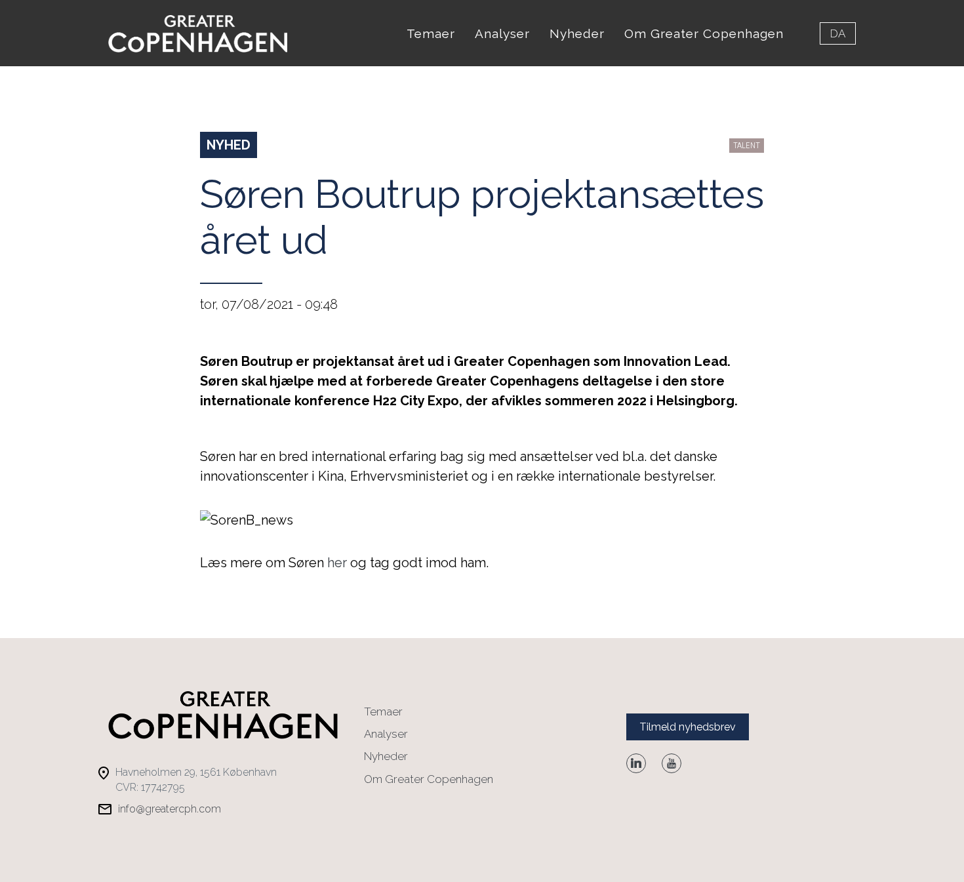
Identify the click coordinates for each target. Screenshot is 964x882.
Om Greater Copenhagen (704, 33)
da (837, 33)
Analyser (502, 33)
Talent (746, 145)
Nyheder (577, 33)
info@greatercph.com (169, 809)
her (337, 563)
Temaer (431, 33)
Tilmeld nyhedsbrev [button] (687, 727)
